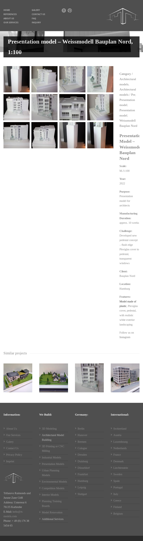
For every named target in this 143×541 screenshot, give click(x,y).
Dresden (82, 454)
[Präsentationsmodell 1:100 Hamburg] (72, 79)
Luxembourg (120, 441)
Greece (117, 500)
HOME (6, 10)
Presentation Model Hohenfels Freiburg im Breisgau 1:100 (19, 376)
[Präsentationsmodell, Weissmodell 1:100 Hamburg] (44, 107)
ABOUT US (8, 18)
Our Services (13, 435)
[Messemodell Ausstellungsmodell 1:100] (16, 79)
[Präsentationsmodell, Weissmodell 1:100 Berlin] (16, 107)
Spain (116, 480)
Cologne (82, 448)
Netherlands (120, 448)
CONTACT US (38, 14)
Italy (115, 494)
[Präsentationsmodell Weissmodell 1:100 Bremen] (44, 135)
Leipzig (82, 487)
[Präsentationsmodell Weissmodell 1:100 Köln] (100, 107)
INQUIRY (36, 22)
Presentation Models (53, 463)
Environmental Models (54, 481)
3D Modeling (49, 428)
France (117, 454)
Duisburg (83, 461)
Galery (10, 441)
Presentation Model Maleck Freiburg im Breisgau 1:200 (55, 376)
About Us (11, 428)
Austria (117, 435)
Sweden (117, 474)
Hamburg (83, 480)
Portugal (118, 487)
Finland (117, 506)
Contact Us (12, 448)
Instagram (124, 337)
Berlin (81, 428)
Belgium (118, 513)
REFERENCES (10, 14)
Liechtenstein (120, 467)
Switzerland (119, 428)
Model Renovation (52, 512)
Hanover (82, 435)
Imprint (10, 461)
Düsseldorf (84, 467)
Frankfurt (83, 474)
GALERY (36, 10)
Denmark (118, 461)
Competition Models (53, 488)
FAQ (34, 18)
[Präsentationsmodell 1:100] (44, 79)
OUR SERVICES (10, 22)
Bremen (82, 441)
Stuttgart (82, 494)
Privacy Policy (14, 454)
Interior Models (50, 494)
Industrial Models (51, 457)
